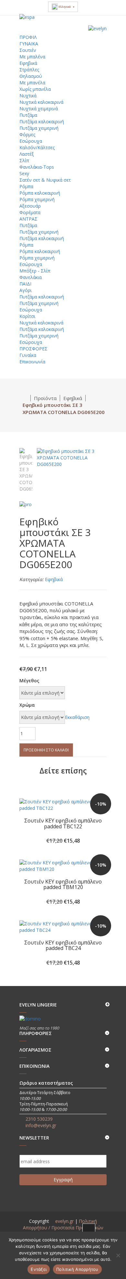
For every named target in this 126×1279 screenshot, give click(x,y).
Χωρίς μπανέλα (35, 89)
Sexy (24, 173)
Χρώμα (27, 704)
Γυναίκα (27, 355)
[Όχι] (118, 1255)
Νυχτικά (28, 95)
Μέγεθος (29, 680)
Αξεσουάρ (30, 206)
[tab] (25, 470)
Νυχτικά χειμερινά (38, 108)
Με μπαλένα (32, 57)
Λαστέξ (26, 154)
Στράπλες (29, 70)
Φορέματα (29, 212)
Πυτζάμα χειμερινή (38, 128)
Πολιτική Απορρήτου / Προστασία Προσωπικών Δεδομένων (63, 1227)
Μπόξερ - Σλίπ (34, 271)
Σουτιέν (27, 50)
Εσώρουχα (30, 141)
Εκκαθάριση (77, 717)
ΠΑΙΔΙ (26, 284)
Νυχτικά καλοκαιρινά (41, 102)
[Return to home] (25, 398)
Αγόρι (25, 290)
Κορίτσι (27, 316)
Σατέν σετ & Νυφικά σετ (45, 180)
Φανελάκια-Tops (36, 167)
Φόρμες (27, 134)
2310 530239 (39, 1119)
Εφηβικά (28, 63)
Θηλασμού (30, 76)
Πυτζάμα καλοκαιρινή (41, 121)
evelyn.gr (64, 1221)
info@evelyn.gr (41, 1125)
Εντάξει (39, 1269)
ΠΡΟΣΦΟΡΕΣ (34, 349)
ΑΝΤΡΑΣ (29, 219)
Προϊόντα (45, 398)
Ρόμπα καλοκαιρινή (39, 193)
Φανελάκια (30, 277)
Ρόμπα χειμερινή (37, 199)
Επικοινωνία (32, 362)
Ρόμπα (26, 186)
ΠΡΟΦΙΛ (28, 37)
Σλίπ (24, 160)
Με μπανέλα (32, 82)
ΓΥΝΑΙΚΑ (29, 44)
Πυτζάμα (28, 115)
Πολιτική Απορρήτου (77, 1269)
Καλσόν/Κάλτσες (37, 147)
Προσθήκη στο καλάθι (46, 750)
